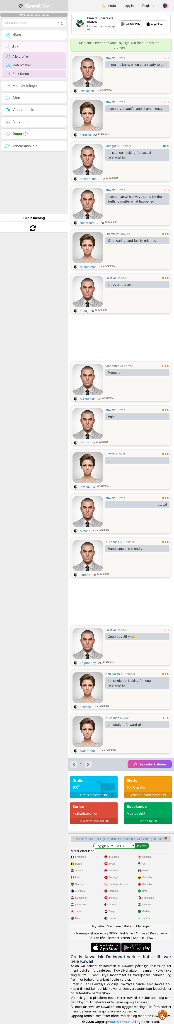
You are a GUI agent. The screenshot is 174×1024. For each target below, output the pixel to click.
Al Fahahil (112, 542)
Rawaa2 (85, 487)
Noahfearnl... (89, 223)
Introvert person (120, 284)
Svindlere (114, 926)
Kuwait (110, 58)
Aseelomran (88, 267)
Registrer (149, 5)
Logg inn (129, 5)
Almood (85, 531)
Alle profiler (20, 56)
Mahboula (112, 366)
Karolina (85, 135)
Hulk (111, 416)
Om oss (141, 933)
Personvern (158, 933)
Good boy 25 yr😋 (121, 636)
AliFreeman (88, 399)
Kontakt (138, 938)
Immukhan (87, 91)
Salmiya (110, 278)
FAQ (150, 938)
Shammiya (112, 234)
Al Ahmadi (124, 146)
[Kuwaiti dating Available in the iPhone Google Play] (136, 945)
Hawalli (122, 278)
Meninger (143, 926)
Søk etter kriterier (152, 764)
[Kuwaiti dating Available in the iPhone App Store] (106, 945)
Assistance (163, 1015)
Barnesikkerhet (119, 938)
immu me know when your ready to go (136, 64)
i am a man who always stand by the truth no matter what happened (135, 199)
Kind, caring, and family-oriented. (132, 240)
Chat (37, 5)
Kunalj (84, 311)
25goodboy (88, 663)
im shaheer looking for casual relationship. (129, 155)
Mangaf (110, 146)
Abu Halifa (112, 674)
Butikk (128, 926)
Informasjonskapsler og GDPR (95, 933)
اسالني (162, 504)
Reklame (126, 933)
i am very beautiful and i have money (135, 108)
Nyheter (98, 926)
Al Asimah (112, 718)
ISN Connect (120, 1022)
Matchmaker (21, 65)
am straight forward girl (125, 724)
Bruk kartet (20, 74)
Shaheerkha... (89, 179)
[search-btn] (60, 23)
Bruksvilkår (97, 938)
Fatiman (85, 707)
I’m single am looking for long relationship (129, 683)
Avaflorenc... (88, 751)
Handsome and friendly (125, 548)
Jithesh (85, 575)
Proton (84, 443)
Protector (115, 372)
